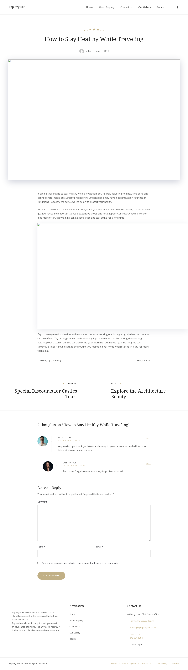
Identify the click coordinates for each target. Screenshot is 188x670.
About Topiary (107, 7)
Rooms (160, 7)
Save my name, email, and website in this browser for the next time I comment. (80, 563)
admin (89, 51)
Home (89, 7)
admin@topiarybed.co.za (141, 621)
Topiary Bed (17, 6)
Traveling (57, 360)
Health (43, 360)
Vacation (146, 360)
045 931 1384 (135, 637)
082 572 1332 (136, 634)
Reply (148, 438)
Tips (50, 360)
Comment (42, 501)
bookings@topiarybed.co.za (141, 627)
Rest (139, 360)
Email (99, 546)
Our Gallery (144, 7)
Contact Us (126, 7)
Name (41, 546)
